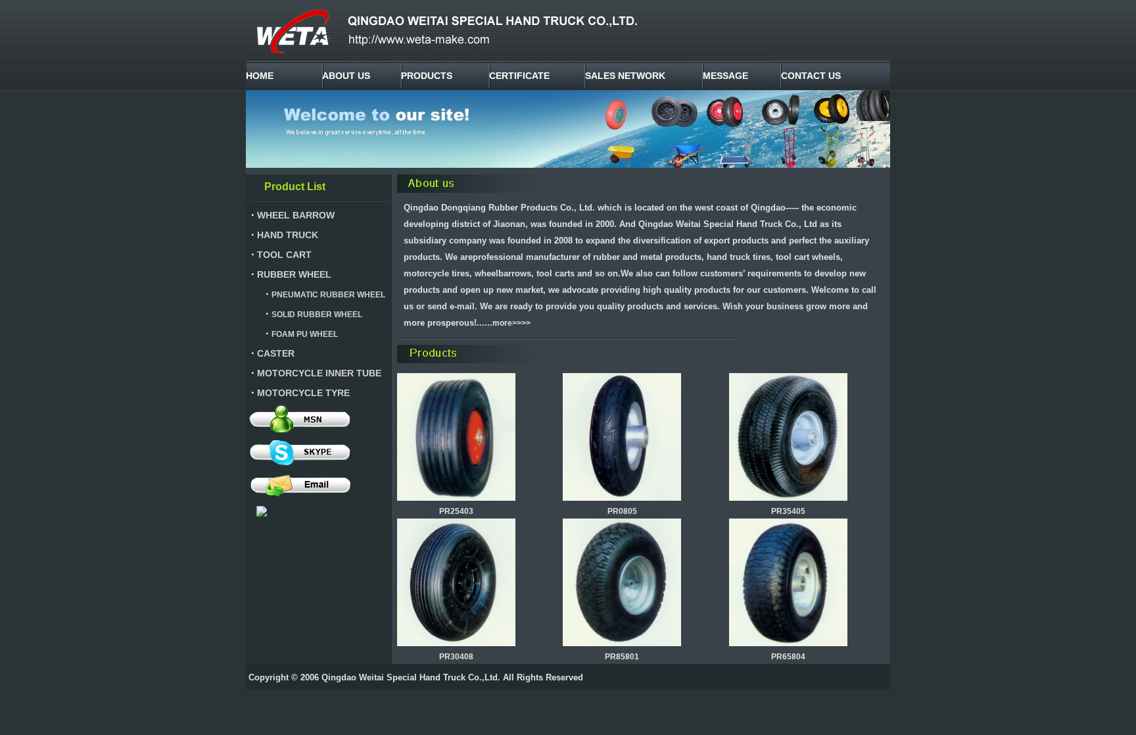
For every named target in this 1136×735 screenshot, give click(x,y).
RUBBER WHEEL (294, 274)
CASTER (276, 353)
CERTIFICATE (519, 75)
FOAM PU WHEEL (305, 334)
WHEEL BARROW (296, 215)
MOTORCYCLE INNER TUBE (319, 373)
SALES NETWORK (625, 75)
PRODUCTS (426, 75)
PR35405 (788, 511)
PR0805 (622, 511)
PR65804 (788, 656)
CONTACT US (811, 75)
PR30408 (456, 656)
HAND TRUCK (287, 235)
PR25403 (456, 511)
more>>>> (511, 323)
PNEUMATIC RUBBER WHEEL (328, 294)
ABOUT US (346, 75)
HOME (259, 75)
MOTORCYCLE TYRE (303, 393)
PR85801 (622, 656)
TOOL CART (284, 254)
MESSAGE (725, 75)
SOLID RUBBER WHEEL (317, 314)
